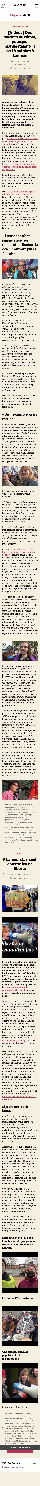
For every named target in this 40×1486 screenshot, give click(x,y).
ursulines (20, 1443)
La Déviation (20, 5)
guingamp (9, 822)
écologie (17, 812)
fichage (8, 1428)
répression (24, 832)
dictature (26, 1423)
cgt (19, 805)
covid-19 (30, 1421)
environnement (11, 817)
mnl (31, 827)
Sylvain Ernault (23, 61)
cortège (24, 807)
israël (15, 825)
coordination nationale (14, 1418)
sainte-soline (21, 835)
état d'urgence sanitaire (14, 1426)
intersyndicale (26, 822)
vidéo (12, 842)
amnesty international (14, 1413)
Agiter (25, 27)
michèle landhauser (23, 1436)
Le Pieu (17, 1197)
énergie (29, 815)
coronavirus (28, 1418)
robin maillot (10, 835)
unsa (7, 842)
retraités (32, 832)
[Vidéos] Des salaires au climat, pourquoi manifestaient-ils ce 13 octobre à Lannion (20, 44)
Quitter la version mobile (20, 1448)
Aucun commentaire (22, 68)
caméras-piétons (12, 1416)
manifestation (23, 827)
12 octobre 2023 (21, 65)
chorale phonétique (27, 1416)
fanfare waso (30, 1426)
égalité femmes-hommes (15, 815)
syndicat (21, 840)
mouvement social (23, 830)
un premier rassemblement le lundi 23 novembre (19, 1097)
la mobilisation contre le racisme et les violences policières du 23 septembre (20, 141)
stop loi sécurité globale (14, 1441)
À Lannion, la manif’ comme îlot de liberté (20, 864)
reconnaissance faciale (25, 1438)
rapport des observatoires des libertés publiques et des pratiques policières (18, 552)
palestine (9, 832)
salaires (30, 835)
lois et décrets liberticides (23, 1431)
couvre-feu (21, 1421)
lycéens (14, 827)
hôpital (16, 822)
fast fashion (22, 817)
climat (23, 805)
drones (33, 1423)
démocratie (22, 810)
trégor (27, 840)
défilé (14, 810)
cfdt (15, 805)
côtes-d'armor (11, 1421)
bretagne (9, 805)
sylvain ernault (11, 840)
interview (9, 825)
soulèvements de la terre (22, 837)
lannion (21, 825)
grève (26, 820)
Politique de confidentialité (12, 1467)
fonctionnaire (18, 820)
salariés (8, 837)
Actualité (16, 27)
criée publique (10, 1423)
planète (16, 832)
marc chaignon (23, 1433)
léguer (27, 825)
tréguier (34, 840)
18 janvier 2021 (31, 874)
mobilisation (10, 830)
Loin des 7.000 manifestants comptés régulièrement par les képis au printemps (19, 167)
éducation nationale (29, 812)
